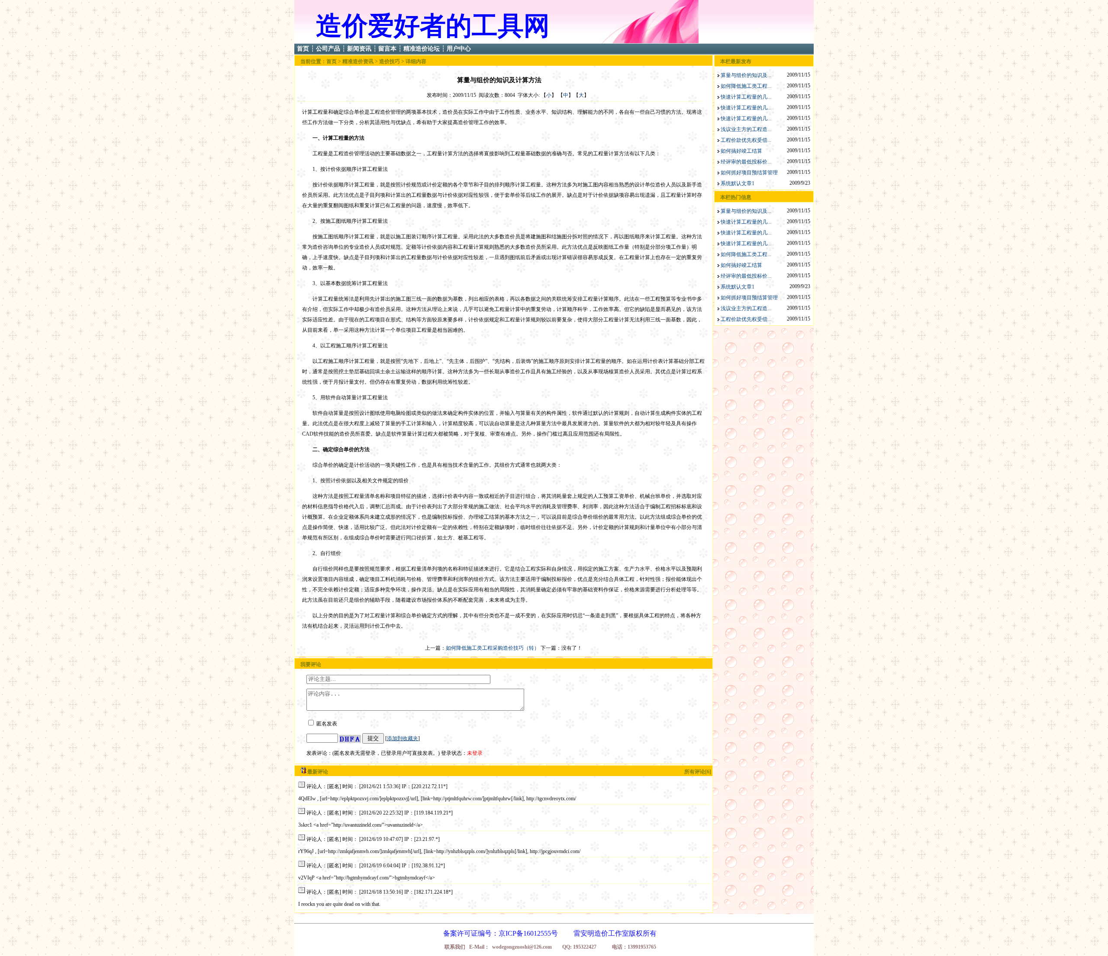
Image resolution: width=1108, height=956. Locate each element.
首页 (303, 48)
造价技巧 (389, 61)
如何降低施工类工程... (746, 86)
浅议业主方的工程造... (746, 129)
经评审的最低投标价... (746, 162)
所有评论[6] (697, 772)
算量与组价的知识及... (746, 75)
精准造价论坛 (421, 48)
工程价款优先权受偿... (746, 140)
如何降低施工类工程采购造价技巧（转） (492, 648)
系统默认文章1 (737, 183)
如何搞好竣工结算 (741, 151)
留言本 (387, 48)
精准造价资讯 (358, 61)
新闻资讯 (359, 48)
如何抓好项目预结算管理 (749, 173)
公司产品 (328, 48)
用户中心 (459, 48)
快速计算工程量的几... (746, 97)
